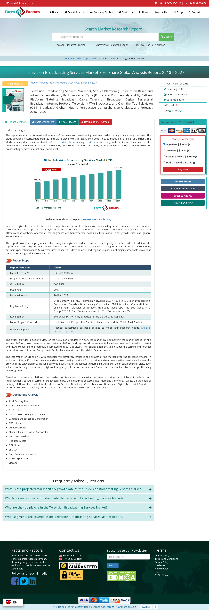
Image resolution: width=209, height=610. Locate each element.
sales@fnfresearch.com (21, 3)
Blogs (179, 12)
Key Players (69, 121)
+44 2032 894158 (197, 3)
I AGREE (146, 606)
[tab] (78, 489)
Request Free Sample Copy (96, 219)
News (144, 12)
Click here (106, 606)
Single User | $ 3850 (176, 144)
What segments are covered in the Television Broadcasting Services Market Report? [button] (64, 517)
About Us (162, 12)
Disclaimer (160, 565)
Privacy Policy (162, 555)
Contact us (197, 12)
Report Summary (17, 121)
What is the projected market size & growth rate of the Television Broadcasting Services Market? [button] (73, 489)
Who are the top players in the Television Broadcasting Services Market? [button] (56, 507)
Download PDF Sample (96, 121)
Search (167, 36)
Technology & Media (86, 58)
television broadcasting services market (81, 142)
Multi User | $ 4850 (176, 150)
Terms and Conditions (166, 558)
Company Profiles (103, 12)
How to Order (162, 568)
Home (55, 12)
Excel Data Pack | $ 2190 (179, 162)
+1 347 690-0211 (172, 3)
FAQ (157, 571)
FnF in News (161, 575)
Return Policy (162, 562)
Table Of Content (44, 121)
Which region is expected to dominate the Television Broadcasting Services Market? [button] (64, 498)
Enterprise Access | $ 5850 (179, 156)
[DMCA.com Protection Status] (121, 575)
